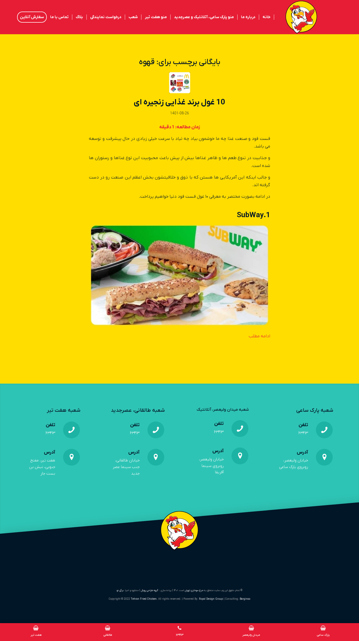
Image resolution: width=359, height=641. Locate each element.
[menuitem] (266, 17)
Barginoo (245, 599)
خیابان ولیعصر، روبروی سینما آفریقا (211, 466)
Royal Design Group (211, 599)
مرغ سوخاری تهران (194, 590)
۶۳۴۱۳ (303, 433)
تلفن (303, 425)
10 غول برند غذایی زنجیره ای (179, 102)
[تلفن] (324, 429)
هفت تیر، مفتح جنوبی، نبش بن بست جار (42, 467)
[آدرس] (324, 457)
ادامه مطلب (259, 336)
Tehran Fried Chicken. (144, 599)
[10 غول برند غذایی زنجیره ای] (179, 82)
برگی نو (120, 590)
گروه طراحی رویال (149, 590)
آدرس (302, 452)
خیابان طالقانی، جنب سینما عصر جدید (126, 467)
